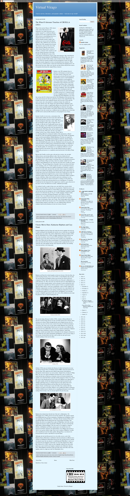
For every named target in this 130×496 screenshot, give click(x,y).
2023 (82, 282)
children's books (52, 216)
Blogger (70, 486)
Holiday (37, 368)
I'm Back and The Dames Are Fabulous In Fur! (87, 268)
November (84, 288)
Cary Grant (41, 455)
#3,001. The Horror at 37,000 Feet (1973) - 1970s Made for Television (87, 234)
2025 (82, 278)
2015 (82, 329)
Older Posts (72, 460)
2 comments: (54, 452)
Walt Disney (59, 218)
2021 (82, 317)
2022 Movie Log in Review (90, 147)
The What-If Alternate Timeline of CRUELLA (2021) (87, 302)
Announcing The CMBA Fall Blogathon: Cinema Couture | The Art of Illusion (87, 203)
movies (47, 218)
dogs (61, 216)
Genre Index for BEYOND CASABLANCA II (90, 52)
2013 (82, 333)
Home (55, 460)
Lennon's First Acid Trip (86, 262)
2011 (82, 337)
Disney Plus (58, 216)
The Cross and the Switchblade (87, 216)
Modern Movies (43, 218)
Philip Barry (46, 456)
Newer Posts (38, 460)
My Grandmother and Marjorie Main (90, 161)
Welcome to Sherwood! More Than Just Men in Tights (87, 257)
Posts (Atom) (44, 463)
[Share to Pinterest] (65, 214)
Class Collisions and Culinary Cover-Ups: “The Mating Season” (87, 210)
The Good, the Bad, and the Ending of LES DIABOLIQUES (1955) (90, 67)
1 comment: (54, 214)
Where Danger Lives (85, 250)
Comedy (59, 455)
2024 (82, 280)
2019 (82, 321)
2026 (82, 276)
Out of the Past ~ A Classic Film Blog (87, 220)
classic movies (55, 455)
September (84, 292)
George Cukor (64, 455)
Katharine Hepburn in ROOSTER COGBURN (89, 176)
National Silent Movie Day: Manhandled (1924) (86, 246)
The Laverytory (84, 261)
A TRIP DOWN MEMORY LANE (87, 192)
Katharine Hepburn (40, 456)
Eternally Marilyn (84, 240)
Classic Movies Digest (85, 255)
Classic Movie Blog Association (85, 199)
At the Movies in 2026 (85, 228)
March (83, 310)
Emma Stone (65, 216)
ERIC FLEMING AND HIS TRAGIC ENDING (86, 194)
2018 (82, 323)
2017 (82, 325)
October (84, 290)
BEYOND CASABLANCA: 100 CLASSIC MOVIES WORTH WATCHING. (86, 32)
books (47, 216)
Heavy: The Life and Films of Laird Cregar (90, 81)
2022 (82, 284)
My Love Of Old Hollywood (87, 266)
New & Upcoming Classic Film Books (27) (87, 222)
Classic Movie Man (85, 207)
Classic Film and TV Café (87, 215)
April (83, 299)
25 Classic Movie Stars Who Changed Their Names (90, 121)
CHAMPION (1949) (85, 251)
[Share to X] (62, 214)
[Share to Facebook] (63, 214)
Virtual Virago (46, 7)
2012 (82, 335)
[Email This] (59, 214)
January (84, 314)
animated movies (42, 216)
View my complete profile (84, 44)
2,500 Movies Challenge (86, 232)
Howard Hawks (70, 455)
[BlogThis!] (60, 214)
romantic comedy (52, 456)
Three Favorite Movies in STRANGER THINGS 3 (90, 134)
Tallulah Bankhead (52, 218)
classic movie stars (47, 455)
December (84, 286)
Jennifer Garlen (84, 42)
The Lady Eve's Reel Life (86, 239)
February (84, 312)
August (84, 294)
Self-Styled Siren (85, 244)
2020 (82, 319)
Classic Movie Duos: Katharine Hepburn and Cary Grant (90, 107)
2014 (82, 331)
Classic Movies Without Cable (90, 93)
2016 (82, 327)
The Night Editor (85, 227)
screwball (58, 456)
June (83, 296)
